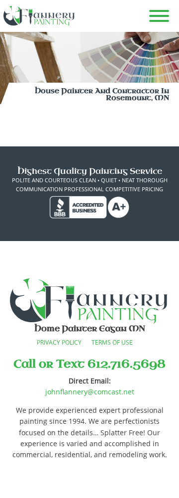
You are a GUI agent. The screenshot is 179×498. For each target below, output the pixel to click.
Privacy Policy (59, 342)
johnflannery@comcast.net (89, 391)
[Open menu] (159, 16)
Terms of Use (112, 342)
